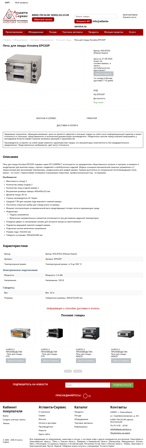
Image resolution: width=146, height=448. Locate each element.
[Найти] (114, 16)
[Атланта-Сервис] (15, 16)
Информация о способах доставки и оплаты (73, 308)
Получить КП (83, 21)
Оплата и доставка (47, 423)
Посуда (53, 32)
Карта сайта (44, 434)
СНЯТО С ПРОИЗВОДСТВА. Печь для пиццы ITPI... (30, 352)
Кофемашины (80, 427)
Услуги (132, 32)
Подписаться (122, 385)
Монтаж (42, 419)
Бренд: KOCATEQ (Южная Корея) (102, 51)
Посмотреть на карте (120, 433)
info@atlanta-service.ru (120, 429)
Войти (5, 416)
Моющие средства (113, 32)
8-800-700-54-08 (118, 419)
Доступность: (100, 98)
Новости (42, 430)
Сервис (42, 415)
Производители (46, 427)
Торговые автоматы (72, 32)
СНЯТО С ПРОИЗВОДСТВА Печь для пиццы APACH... (100, 352)
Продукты (94, 32)
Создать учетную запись (14, 419)
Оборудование (35, 32)
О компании (44, 412)
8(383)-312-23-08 (60, 15)
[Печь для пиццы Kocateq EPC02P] (23, 69)
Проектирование (14, 32)
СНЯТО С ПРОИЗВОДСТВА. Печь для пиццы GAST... (135, 352)
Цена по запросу (103, 74)
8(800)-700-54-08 (41, 15)
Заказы (6, 423)
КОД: (96, 90)
